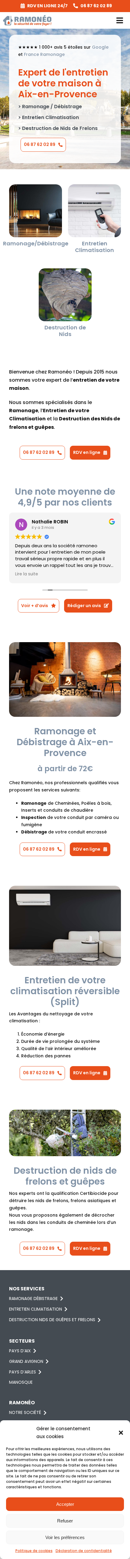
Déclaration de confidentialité (84, 1550)
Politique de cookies (34, 1550)
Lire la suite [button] (26, 574)
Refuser (65, 1520)
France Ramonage (44, 54)
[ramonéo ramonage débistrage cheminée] (35, 186)
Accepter (65, 1504)
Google (100, 47)
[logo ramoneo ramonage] (27, 17)
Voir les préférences (65, 1537)
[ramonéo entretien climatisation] (94, 186)
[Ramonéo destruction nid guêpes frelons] (65, 270)
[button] (121, 1433)
